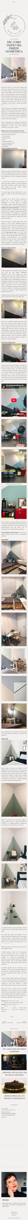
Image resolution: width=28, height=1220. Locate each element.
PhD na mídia (14, 1213)
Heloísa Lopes (4, 1108)
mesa (25, 1000)
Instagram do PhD (5, 943)
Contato (14, 1215)
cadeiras (2, 1002)
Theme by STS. (17, 1218)
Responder (4, 1117)
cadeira (3, 1006)
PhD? (9, 1218)
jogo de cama (9, 1009)
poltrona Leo (6, 1007)
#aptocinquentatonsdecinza (10, 105)
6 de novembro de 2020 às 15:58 (8, 1109)
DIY (18, 54)
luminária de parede (22, 1004)
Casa (10, 54)
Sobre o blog (14, 1212)
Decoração (14, 54)
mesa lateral (11, 1007)
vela (17, 1007)
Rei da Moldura (21, 1000)
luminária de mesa (10, 1006)
